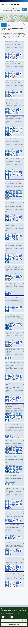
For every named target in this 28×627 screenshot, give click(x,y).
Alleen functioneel (21, 620)
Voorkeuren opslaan (14, 624)
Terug (24, 9)
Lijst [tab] (3, 25)
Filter (25, 24)
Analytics (6, 616)
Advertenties (17, 616)
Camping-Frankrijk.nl (13, 4)
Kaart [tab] (9, 25)
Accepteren (7, 620)
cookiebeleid (17, 613)
